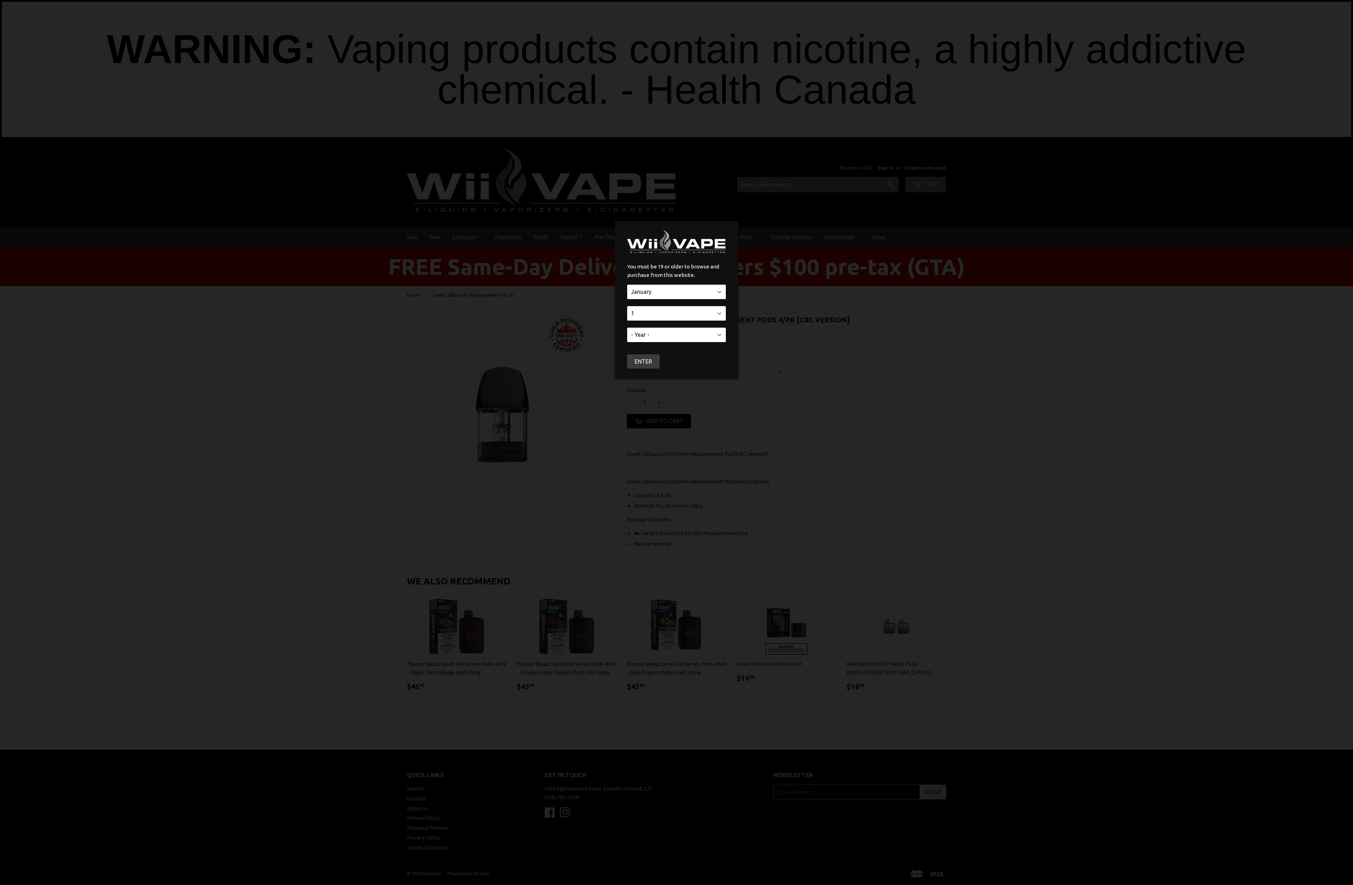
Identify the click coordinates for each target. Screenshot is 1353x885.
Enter (643, 361)
